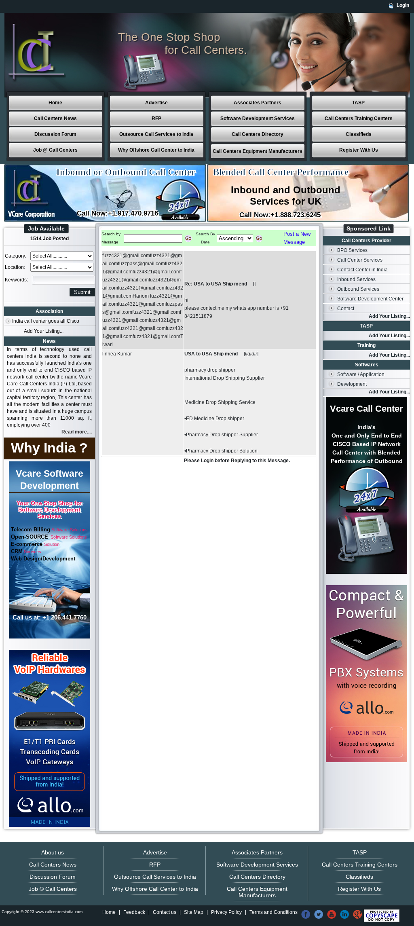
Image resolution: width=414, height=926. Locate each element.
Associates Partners (257, 103)
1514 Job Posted (49, 238)
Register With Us (358, 150)
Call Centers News (55, 118)
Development (352, 384)
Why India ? (49, 447)
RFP (156, 118)
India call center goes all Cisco (45, 321)
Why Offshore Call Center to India (156, 150)
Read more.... (76, 432)
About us (52, 852)
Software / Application (360, 374)
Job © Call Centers (53, 889)
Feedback (134, 912)
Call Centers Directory (257, 134)
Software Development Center (370, 299)
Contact (345, 308)
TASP (358, 103)
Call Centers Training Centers (359, 118)
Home (55, 103)
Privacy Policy (226, 912)
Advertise (156, 103)
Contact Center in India (362, 270)
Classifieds (359, 134)
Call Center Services (359, 260)
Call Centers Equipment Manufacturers (257, 151)
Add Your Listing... (43, 331)
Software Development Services (257, 118)
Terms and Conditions (273, 912)
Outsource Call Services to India (156, 134)
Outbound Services (358, 289)
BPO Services (352, 250)
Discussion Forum (55, 134)
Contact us (164, 912)
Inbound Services (356, 279)
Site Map (193, 912)
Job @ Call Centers (55, 150)
